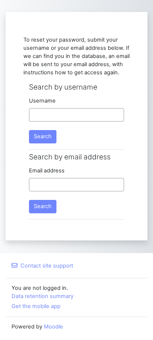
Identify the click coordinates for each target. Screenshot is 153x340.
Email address (47, 170)
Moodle (53, 326)
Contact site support (46, 265)
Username (42, 100)
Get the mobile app (36, 306)
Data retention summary (43, 296)
